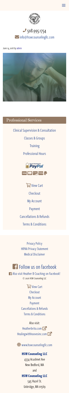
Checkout (34, 193)
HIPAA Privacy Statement (34, 248)
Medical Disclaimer (34, 254)
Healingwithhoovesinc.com (32, 333)
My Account (34, 201)
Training (34, 145)
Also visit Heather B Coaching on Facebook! (36, 273)
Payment (34, 208)
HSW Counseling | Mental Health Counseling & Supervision (34, 17)
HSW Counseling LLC (34, 353)
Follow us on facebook (37, 267)
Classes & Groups (34, 138)
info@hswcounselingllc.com (36, 37)
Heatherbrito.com (32, 328)
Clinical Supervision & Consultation (34, 130)
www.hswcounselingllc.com (36, 344)
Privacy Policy (34, 243)
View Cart (37, 185)
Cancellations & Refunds (34, 216)
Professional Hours (34, 153)
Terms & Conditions (34, 224)
